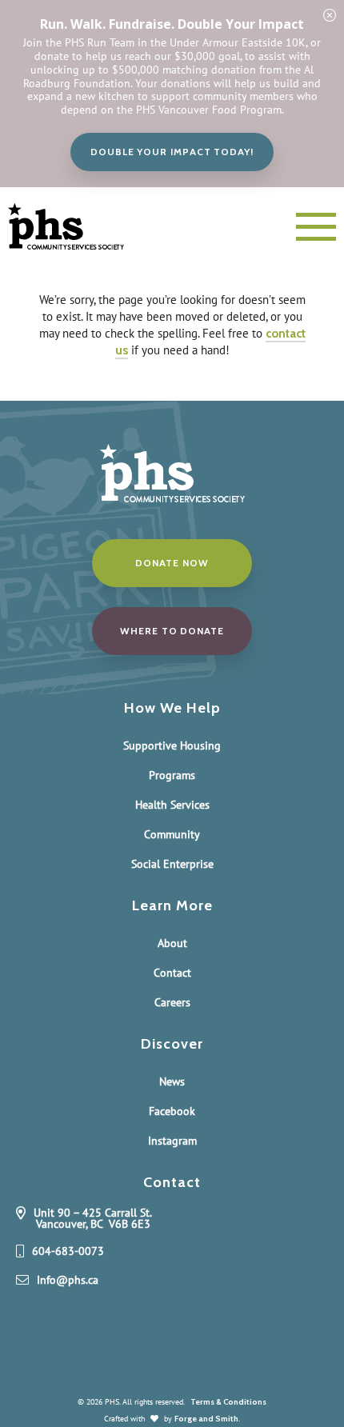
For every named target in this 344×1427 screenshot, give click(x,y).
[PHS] (80, 226)
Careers (172, 1002)
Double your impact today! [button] (172, 152)
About (172, 943)
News (172, 1081)
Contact (172, 972)
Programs (172, 775)
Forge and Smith (206, 1418)
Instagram (172, 1140)
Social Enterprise (172, 864)
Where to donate (172, 631)
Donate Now (171, 563)
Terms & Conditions (228, 1402)
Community (172, 834)
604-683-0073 (68, 1251)
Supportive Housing (172, 745)
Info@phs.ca (67, 1280)
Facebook (172, 1111)
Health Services (172, 804)
